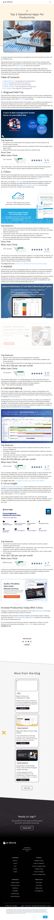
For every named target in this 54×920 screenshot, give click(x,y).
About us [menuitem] (15, 860)
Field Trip (21, 99)
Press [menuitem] (15, 866)
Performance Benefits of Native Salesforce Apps (31, 264)
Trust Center (28, 905)
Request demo (27, 828)
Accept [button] (45, 916)
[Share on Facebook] (28, 641)
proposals (35, 185)
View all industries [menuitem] (15, 896)
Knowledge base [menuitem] (39, 891)
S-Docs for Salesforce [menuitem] (39, 863)
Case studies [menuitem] (39, 882)
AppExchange (19, 65)
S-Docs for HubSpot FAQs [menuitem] (39, 874)
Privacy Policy (22, 913)
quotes (25, 185)
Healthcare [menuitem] (15, 888)
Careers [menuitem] (15, 863)
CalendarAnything (14, 396)
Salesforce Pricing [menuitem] (38, 860)
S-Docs (38, 178)
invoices (29, 185)
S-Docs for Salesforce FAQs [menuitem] (39, 866)
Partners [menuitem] (15, 869)
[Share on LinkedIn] (25, 641)
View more (27, 788)
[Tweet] (30, 641)
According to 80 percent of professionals (12, 486)
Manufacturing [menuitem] (15, 893)
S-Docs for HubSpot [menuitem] (39, 871)
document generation (20, 617)
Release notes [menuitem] (38, 888)
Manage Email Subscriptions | (39, 905)
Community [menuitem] (39, 885)
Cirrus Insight (16, 494)
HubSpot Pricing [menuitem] (39, 869)
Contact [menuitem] (15, 871)
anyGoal (47, 273)
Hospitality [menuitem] (15, 891)
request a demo (28, 624)
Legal (22, 905)
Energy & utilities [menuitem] (15, 882)
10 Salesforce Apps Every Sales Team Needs (29, 481)
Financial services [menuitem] (15, 885)
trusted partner (39, 611)
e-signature (31, 617)
